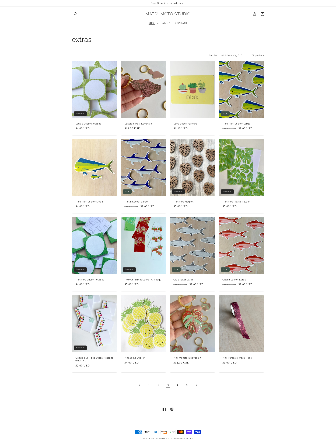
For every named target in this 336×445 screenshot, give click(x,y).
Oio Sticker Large (183, 279)
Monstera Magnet (183, 201)
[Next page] (196, 385)
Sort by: (213, 55)
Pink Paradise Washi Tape (237, 357)
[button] (75, 14)
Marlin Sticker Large (136, 201)
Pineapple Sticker (134, 357)
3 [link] (168, 385)
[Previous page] (140, 385)
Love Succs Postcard (185, 123)
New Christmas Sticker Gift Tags (142, 279)
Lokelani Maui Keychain (138, 123)
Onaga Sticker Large (234, 279)
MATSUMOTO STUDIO (162, 438)
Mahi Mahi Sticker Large (236, 123)
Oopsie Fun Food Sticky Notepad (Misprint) (94, 359)
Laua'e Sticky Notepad (88, 123)
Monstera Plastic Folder (236, 201)
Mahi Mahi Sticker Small (89, 201)
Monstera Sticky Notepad (89, 279)
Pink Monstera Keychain (187, 357)
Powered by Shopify (183, 438)
